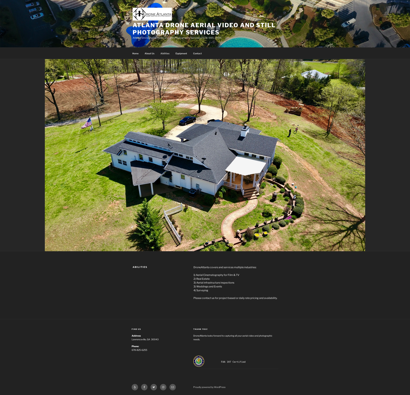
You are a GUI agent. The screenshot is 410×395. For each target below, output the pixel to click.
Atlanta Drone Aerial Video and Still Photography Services (204, 29)
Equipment (181, 53)
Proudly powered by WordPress (209, 387)
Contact (197, 53)
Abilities (164, 53)
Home (135, 53)
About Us (149, 53)
